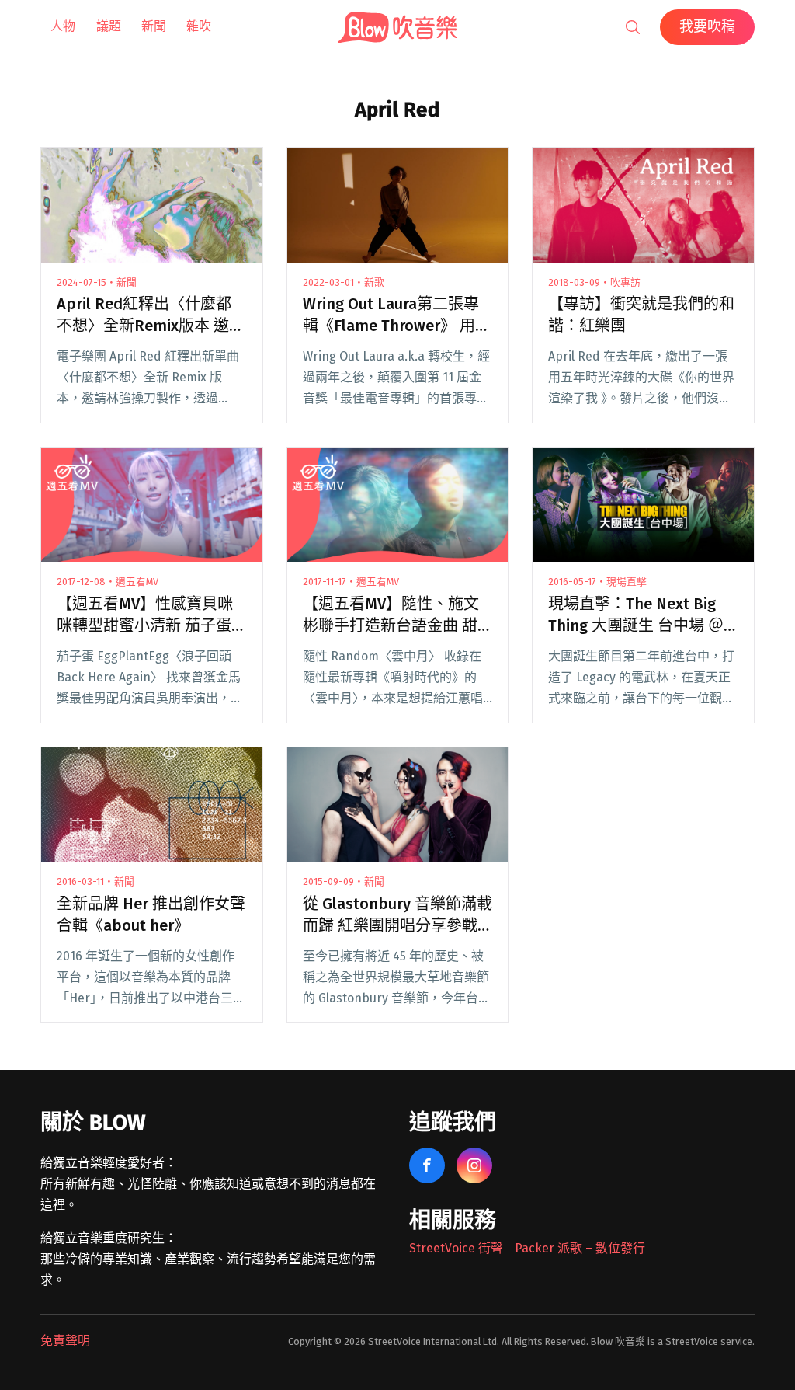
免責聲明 (65, 1340)
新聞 (153, 26)
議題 (108, 26)
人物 (62, 26)
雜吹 (198, 26)
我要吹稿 (707, 26)
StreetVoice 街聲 (456, 1248)
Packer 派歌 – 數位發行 (580, 1248)
